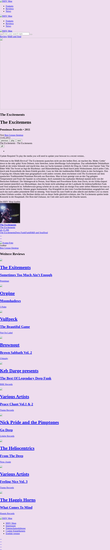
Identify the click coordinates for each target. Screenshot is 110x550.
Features (9, 6)
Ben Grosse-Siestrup (9, 248)
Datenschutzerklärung (15, 528)
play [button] (12, 140)
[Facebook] (1, 541)
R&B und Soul (14, 36)
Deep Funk (20, 232)
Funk (27, 232)
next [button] (19, 140)
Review (3, 36)
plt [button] (2, 146)
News (8, 11)
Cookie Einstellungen (15, 531)
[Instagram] (1, 538)
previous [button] (4, 140)
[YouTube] (1, 543)
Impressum (11, 526)
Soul (46, 232)
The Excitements (7, 232)
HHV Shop (11, 523)
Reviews (10, 8)
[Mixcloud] (1, 546)
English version (13, 533)
